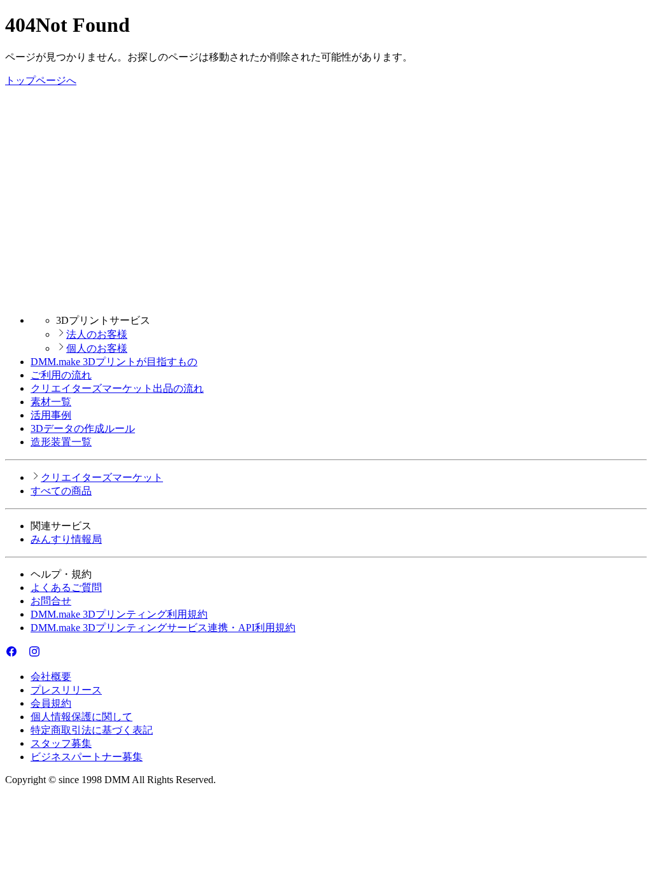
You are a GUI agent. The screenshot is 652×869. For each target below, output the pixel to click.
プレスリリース (66, 690)
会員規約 (51, 703)
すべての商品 (61, 490)
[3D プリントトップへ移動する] (326, 298)
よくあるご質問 (66, 587)
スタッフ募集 (61, 743)
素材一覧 (51, 401)
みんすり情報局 (66, 539)
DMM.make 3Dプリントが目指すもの (114, 361)
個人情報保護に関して (81, 716)
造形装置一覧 (61, 441)
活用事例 (51, 415)
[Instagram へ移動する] (34, 654)
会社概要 (51, 676)
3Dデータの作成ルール (83, 428)
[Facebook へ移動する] (11, 654)
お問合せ (51, 600)
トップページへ (40, 80)
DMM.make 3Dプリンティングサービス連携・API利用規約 (163, 627)
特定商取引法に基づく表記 (92, 730)
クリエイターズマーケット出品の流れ (117, 388)
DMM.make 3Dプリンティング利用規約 (119, 614)
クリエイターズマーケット (102, 477)
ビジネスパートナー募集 (87, 756)
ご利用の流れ (61, 375)
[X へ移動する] (23, 654)
